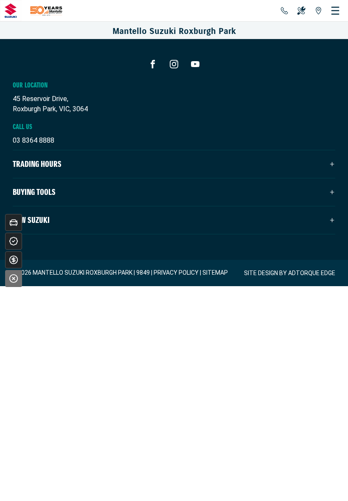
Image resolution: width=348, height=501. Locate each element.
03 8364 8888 (33, 140)
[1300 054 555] (301, 10)
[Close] (13, 278)
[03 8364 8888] (284, 10)
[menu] (335, 10)
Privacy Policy (176, 272)
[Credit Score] (13, 241)
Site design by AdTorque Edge (289, 273)
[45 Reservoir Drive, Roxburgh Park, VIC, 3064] (318, 10)
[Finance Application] (13, 259)
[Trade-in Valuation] (13, 222)
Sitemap (215, 272)
